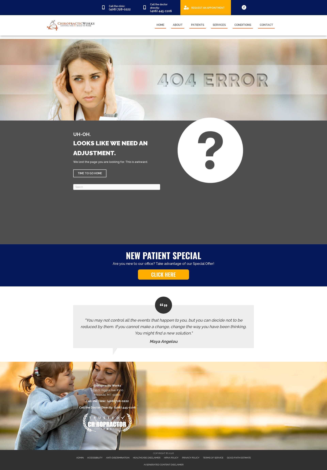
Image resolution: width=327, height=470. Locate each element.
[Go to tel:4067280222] (118, 8)
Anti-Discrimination (117, 457)
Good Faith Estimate (239, 457)
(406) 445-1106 (125, 407)
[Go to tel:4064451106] (160, 7)
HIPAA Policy (171, 457)
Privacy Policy (190, 457)
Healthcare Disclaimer (146, 457)
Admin (80, 457)
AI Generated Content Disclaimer (164, 464)
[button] (89, 173)
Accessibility (95, 457)
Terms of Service (213, 457)
